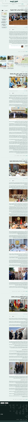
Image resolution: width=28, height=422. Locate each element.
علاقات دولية (20, 399)
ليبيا (15, 155)
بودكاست (3, 3)
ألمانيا (13, 399)
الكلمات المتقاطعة (26, 416)
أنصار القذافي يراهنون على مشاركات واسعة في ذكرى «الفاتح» (4, 25)
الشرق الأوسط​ (22, 3)
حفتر (21, 291)
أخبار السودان (23, 51)
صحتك (10, 406)
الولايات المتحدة (23, 406)
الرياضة (7, 3)
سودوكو (26, 417)
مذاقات (23, 412)
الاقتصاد (18, 3)
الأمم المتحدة (18, 155)
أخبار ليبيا (21, 155)
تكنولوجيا (12, 3)
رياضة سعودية (20, 412)
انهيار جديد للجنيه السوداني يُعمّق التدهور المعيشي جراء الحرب (10, 61)
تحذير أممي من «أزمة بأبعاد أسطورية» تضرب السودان (16, 45)
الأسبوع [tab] (1, 10)
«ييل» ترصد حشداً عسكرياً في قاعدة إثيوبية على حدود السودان (3, 17)
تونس (17, 399)
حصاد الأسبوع (17, 412)
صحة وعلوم (14, 3)
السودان (19, 51)
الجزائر (15, 399)
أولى (21, 51)
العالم (20, 3)
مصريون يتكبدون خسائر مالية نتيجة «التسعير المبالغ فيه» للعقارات (4, 19)
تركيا (14, 291)
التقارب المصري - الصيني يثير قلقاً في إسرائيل (4, 27)
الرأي (19, 3)
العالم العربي (26, 159)
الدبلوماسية (24, 399)
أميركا (13, 291)
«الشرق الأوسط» (24, 178)
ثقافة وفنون (16, 3)
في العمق (6, 3)
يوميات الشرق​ (10, 3)
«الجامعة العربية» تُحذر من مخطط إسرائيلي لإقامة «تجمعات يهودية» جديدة (3, 22)
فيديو (4, 3)
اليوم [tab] (2, 10)
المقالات (20, 406)
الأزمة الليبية (24, 155)
